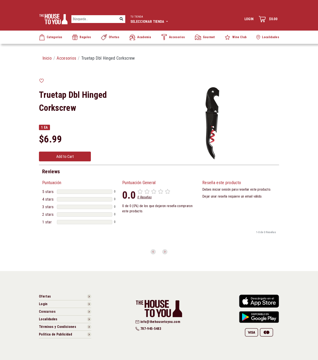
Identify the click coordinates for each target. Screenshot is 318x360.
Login (249, 19)
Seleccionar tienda (147, 19)
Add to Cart (65, 156)
